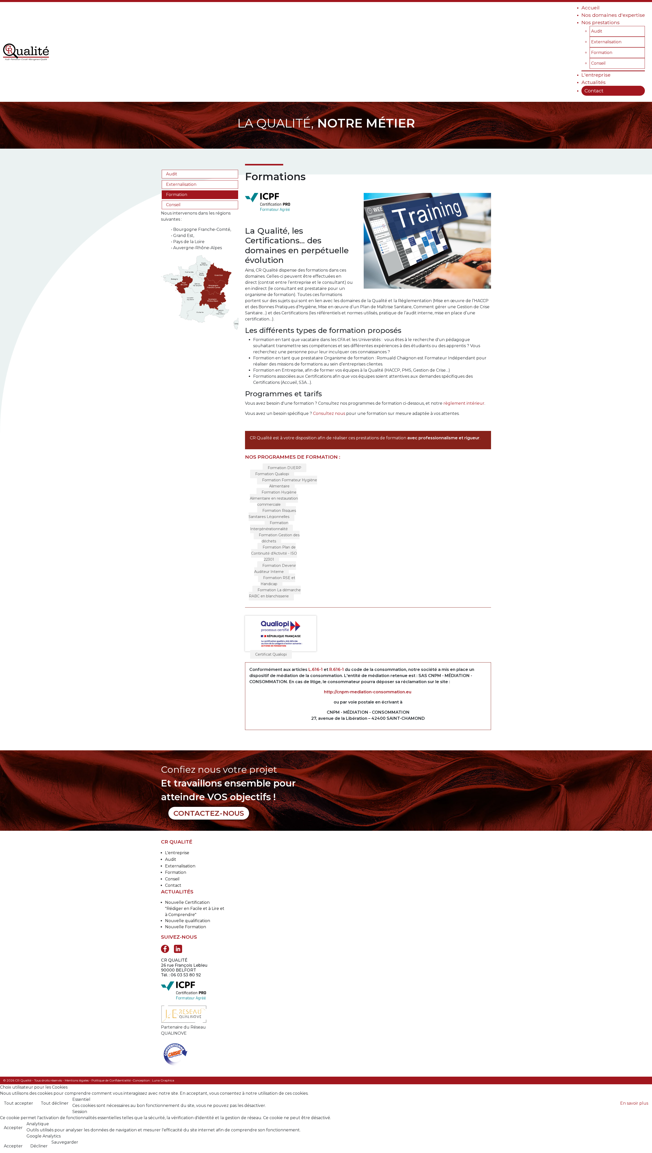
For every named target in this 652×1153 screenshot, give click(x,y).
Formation (176, 194)
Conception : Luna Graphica (153, 1080)
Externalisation (181, 184)
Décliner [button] (39, 1146)
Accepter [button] (13, 1127)
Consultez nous (329, 413)
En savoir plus (634, 1103)
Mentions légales (77, 1080)
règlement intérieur (463, 403)
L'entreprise (177, 852)
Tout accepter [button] (18, 1103)
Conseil (173, 204)
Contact (173, 885)
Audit (171, 174)
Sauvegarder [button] (64, 1142)
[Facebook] (165, 948)
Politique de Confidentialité (111, 1080)
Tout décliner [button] (55, 1103)
